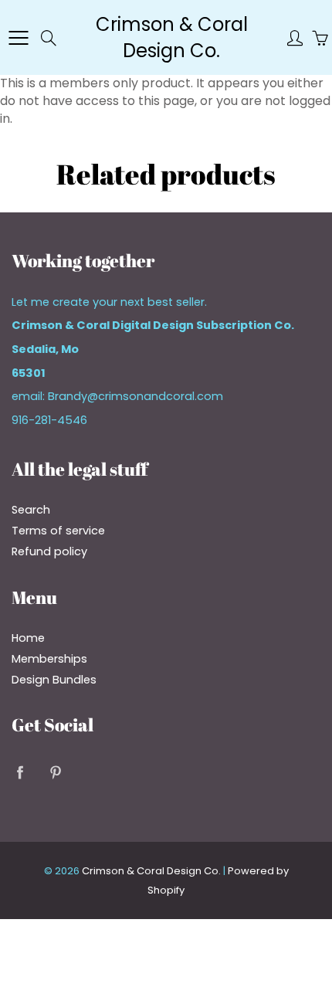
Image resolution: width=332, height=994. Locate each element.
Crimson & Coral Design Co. (172, 37)
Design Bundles (54, 679)
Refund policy (49, 551)
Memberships (49, 659)
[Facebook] (19, 771)
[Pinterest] (55, 771)
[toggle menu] (18, 37)
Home (28, 638)
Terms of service (58, 530)
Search (31, 509)
